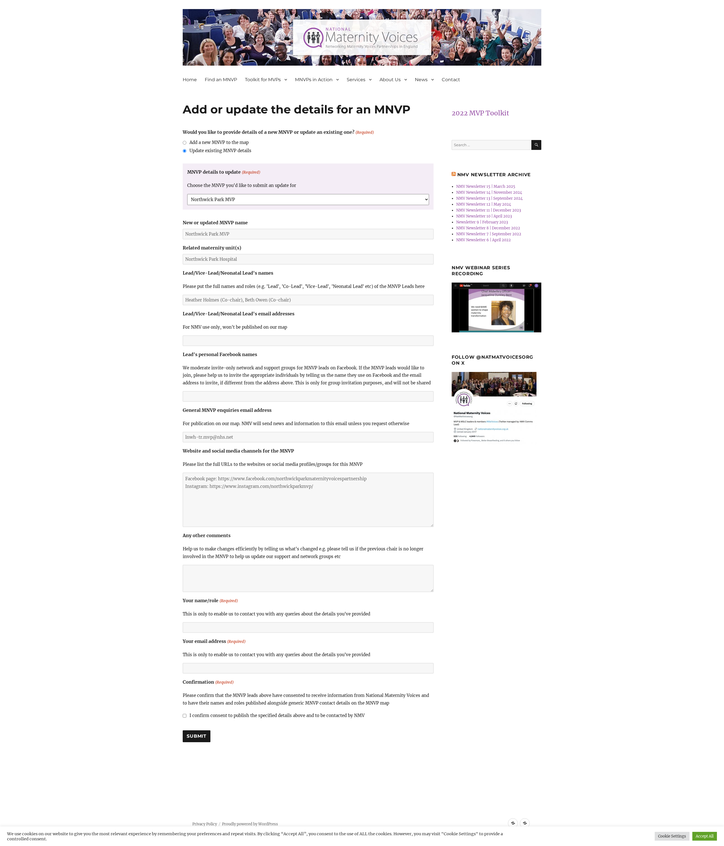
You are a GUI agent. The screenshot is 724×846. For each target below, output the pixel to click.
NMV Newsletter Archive (494, 174)
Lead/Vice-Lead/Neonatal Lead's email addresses (238, 314)
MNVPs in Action (314, 79)
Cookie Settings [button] (672, 836)
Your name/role (210, 600)
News (421, 79)
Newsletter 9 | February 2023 (482, 222)
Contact (451, 79)
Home (190, 79)
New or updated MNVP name (215, 222)
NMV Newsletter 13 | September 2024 (489, 198)
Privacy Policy (204, 824)
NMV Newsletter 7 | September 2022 (488, 234)
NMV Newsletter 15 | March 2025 (485, 186)
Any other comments (206, 535)
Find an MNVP (221, 79)
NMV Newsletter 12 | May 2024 (483, 204)
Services (356, 79)
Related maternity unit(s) (212, 248)
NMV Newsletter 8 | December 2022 (488, 228)
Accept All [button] (705, 836)
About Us (390, 79)
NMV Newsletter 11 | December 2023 (488, 210)
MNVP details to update (223, 172)
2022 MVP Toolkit (480, 113)
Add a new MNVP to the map (219, 142)
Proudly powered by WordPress (250, 824)
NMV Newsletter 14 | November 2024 (489, 192)
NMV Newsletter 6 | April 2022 (483, 240)
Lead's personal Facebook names (220, 354)
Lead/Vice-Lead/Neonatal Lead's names (228, 273)
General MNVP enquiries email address (227, 410)
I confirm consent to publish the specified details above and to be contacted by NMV (277, 715)
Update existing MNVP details (220, 150)
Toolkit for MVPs (263, 79)
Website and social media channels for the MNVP (238, 451)
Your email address (214, 641)
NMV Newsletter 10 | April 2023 (484, 216)
